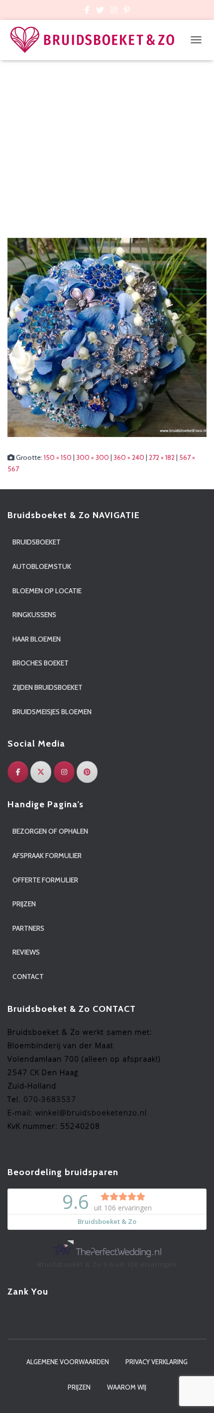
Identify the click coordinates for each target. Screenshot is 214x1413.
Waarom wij (126, 1387)
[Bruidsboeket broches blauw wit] (107, 336)
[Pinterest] (87, 772)
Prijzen (24, 903)
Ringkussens (34, 614)
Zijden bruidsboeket (47, 687)
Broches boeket (40, 662)
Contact (28, 976)
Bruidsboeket (36, 542)
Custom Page (87, 11)
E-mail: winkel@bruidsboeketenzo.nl (77, 1112)
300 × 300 (92, 457)
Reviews (26, 952)
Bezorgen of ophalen (50, 831)
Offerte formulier (45, 879)
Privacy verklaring (156, 1362)
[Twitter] (40, 772)
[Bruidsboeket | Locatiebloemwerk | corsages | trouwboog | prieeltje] (96, 40)
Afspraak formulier (47, 855)
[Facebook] (17, 772)
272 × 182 (162, 457)
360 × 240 (128, 457)
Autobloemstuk (41, 566)
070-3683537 (49, 1099)
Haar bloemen (36, 639)
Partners (28, 928)
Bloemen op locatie (47, 590)
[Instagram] (64, 772)
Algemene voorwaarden (67, 1362)
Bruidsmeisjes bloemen (52, 711)
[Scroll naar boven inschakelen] (194, 1393)
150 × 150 (58, 457)
